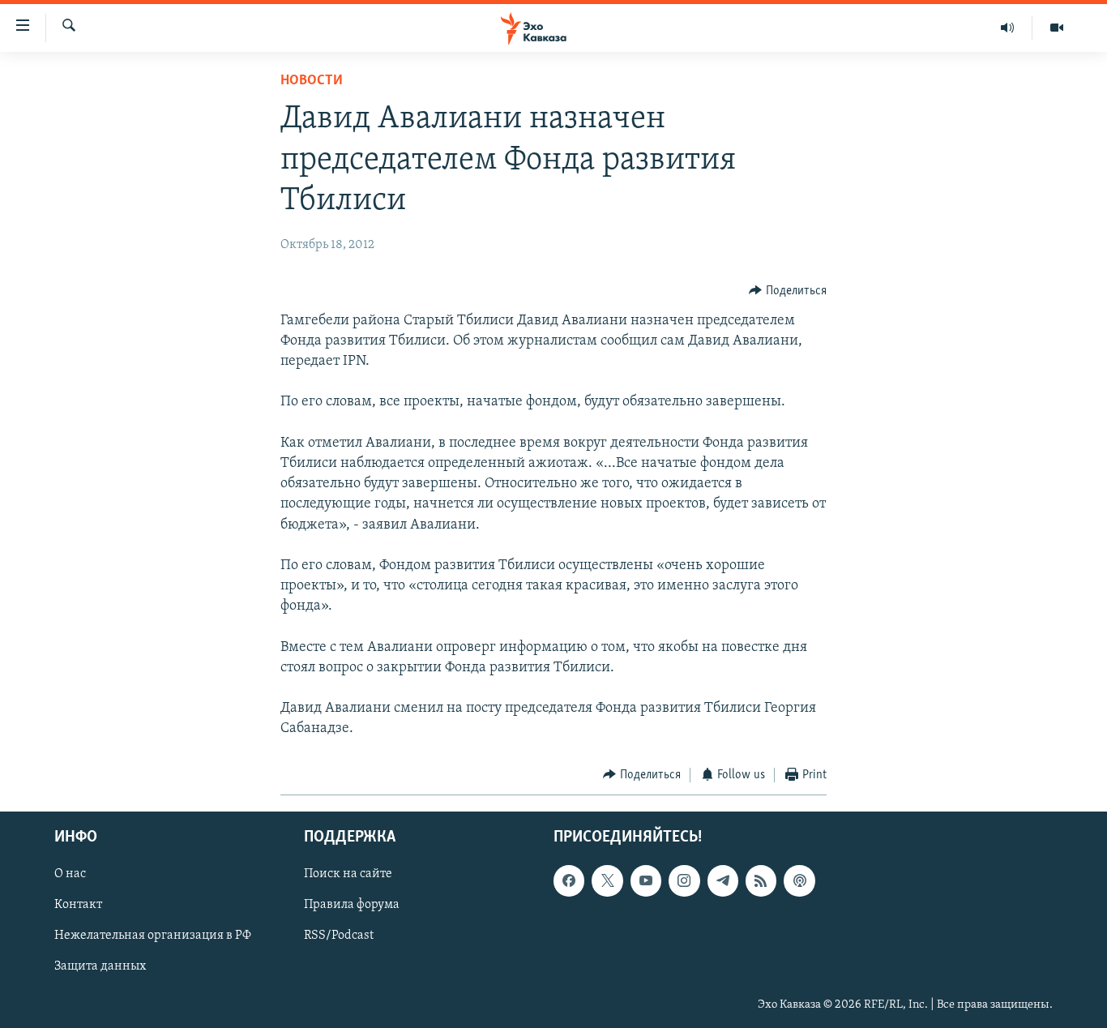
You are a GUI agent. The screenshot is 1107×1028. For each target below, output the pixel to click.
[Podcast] (799, 880)
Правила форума (352, 905)
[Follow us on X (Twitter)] (607, 880)
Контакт (78, 905)
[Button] (788, 291)
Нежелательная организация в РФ (152, 936)
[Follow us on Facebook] (569, 880)
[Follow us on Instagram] (684, 880)
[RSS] (761, 880)
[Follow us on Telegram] (722, 880)
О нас (70, 873)
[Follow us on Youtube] (645, 880)
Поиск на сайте (348, 873)
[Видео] (1056, 27)
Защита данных (100, 967)
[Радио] (1007, 27)
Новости (311, 81)
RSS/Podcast (339, 936)
